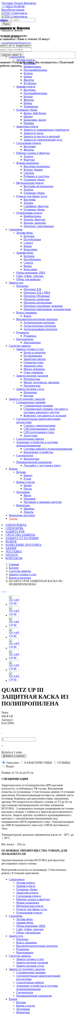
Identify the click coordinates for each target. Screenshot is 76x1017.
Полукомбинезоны (35, 93)
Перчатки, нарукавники (39, 226)
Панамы (29, 123)
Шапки (28, 116)
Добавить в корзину (14, 755)
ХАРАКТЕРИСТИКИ (38, 762)
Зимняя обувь (24, 252)
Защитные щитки (35, 359)
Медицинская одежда (29, 182)
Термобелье (31, 106)
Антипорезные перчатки (39, 322)
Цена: (5, 712)
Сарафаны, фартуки (36, 206)
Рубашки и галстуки (36, 176)
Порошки (30, 498)
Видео (10, 766)
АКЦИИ (11, 548)
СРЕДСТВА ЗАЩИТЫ (20, 534)
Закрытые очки (33, 365)
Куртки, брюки (33, 169)
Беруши (28, 395)
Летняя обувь (24, 232)
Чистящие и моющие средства (43, 502)
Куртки (28, 73)
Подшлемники (33, 355)
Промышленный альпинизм (34, 462)
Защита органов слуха (30, 389)
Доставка (7, 3)
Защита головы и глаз (30, 349)
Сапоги (28, 242)
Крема (28, 485)
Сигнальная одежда (28, 143)
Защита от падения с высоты (27, 398)
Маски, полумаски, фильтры (41, 382)
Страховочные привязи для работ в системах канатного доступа (46, 410)
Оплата (18, 3)
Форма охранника (27, 163)
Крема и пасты (25, 482)
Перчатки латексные (37, 299)
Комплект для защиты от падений (45, 415)
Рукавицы (22, 332)
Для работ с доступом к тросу (42, 465)
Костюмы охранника (37, 166)
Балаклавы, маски (35, 119)
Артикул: (7, 719)
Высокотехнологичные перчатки (37, 319)
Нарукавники (24, 339)
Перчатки (22, 285)
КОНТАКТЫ (14, 558)
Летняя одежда (25, 882)
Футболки (30, 83)
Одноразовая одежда (29, 212)
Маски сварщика (34, 369)
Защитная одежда (27, 126)
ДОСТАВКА (14, 551)
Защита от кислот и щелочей (42, 136)
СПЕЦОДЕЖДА (16, 524)
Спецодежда (17, 879)
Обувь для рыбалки (28, 279)
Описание (12, 762)
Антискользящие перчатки (40, 329)
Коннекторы (31, 458)
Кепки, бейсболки (35, 113)
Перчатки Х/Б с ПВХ (37, 292)
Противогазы (32, 385)
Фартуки (29, 159)
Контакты (30, 3)
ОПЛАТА (12, 554)
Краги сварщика (26, 312)
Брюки (28, 76)
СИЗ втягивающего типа (39, 428)
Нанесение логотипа (22, 515)
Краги (27, 315)
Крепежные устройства (38, 452)
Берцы (28, 246)
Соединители (24, 455)
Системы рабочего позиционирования (48, 448)
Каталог (14, 567)
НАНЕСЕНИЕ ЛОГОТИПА (24, 544)
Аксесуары (30, 435)
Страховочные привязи (31, 402)
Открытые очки (34, 362)
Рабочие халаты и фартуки (33, 153)
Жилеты (29, 79)
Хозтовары (23, 492)
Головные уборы (26, 109)
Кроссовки (30, 249)
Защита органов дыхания (32, 375)
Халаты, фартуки (34, 219)
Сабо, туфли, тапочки (30, 276)
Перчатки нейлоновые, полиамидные (47, 309)
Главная (14, 564)
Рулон (27, 478)
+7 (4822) (13, 6)
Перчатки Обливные (37, 295)
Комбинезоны (32, 216)
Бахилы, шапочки (35, 222)
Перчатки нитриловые (38, 302)
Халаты (28, 156)
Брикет (28, 475)
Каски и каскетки (35, 352)
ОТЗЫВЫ (63, 762)
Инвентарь (23, 505)
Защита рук (16, 282)
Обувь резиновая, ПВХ (30, 272)
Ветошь (21, 472)
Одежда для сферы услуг (31, 196)
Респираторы (32, 379)
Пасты (28, 488)
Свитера (29, 172)
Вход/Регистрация (12, 9)
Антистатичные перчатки (40, 325)
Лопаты (28, 511)
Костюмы (30, 89)
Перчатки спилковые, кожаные (43, 305)
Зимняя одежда (25, 86)
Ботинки (29, 236)
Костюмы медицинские (38, 186)
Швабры (29, 508)
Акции (13, 518)
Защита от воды (34, 133)
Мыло (27, 495)
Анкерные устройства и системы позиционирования (37, 444)
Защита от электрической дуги (43, 139)
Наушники (30, 392)
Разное (13, 468)
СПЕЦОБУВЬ (14, 528)
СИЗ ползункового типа (39, 432)
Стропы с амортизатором (39, 425)
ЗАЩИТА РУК (15, 531)
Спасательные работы (30, 438)
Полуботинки (32, 239)
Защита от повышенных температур (46, 129)
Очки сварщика (33, 372)
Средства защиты (20, 345)
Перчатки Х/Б (32, 289)
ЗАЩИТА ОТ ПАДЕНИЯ (22, 538)
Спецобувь (16, 229)
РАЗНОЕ (11, 541)
